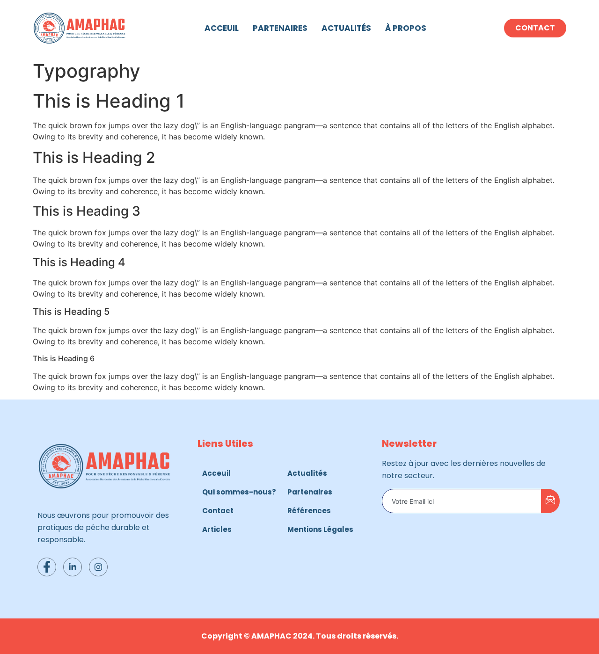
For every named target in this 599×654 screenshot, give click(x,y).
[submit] (550, 501)
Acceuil (222, 28)
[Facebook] (46, 567)
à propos (405, 28)
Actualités (346, 28)
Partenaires (280, 28)
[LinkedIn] (72, 567)
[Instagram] (98, 567)
